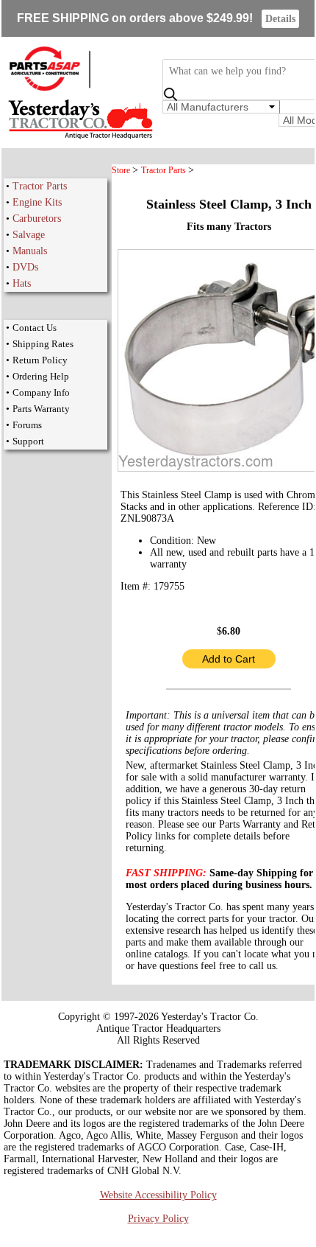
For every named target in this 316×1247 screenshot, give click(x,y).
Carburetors (36, 218)
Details (280, 18)
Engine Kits (37, 202)
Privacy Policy (158, 1218)
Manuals (29, 250)
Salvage (28, 234)
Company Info (41, 392)
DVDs (25, 267)
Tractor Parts (39, 186)
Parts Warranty (41, 408)
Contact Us (34, 327)
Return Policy (40, 360)
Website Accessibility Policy (158, 1195)
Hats (21, 283)
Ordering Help (40, 376)
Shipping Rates (42, 343)
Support (28, 441)
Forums (27, 424)
